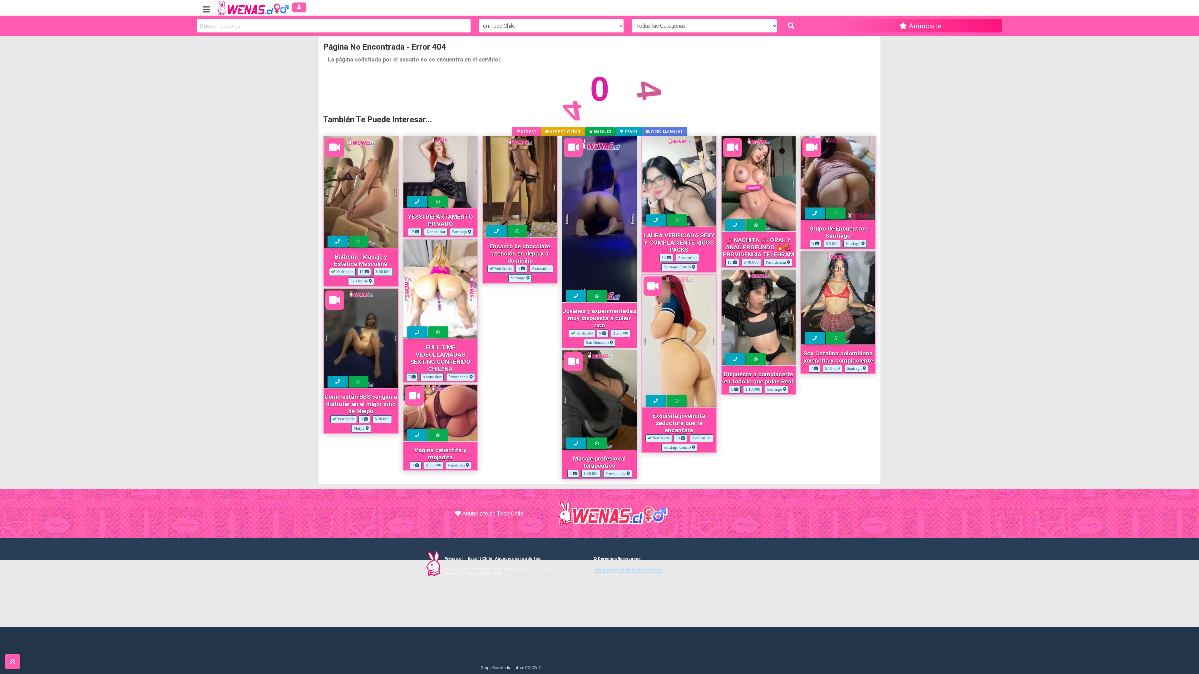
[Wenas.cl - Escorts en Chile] (243, 7)
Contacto (652, 570)
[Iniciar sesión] (299, 7)
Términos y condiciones (618, 570)
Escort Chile (480, 558)
